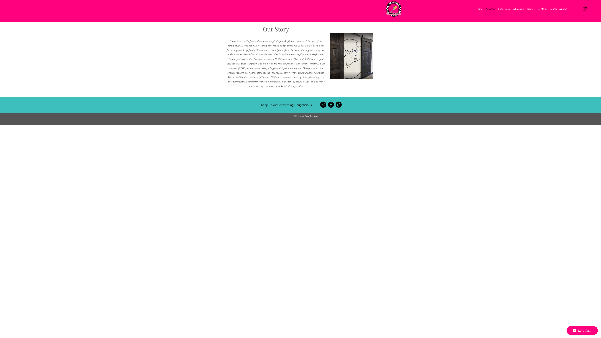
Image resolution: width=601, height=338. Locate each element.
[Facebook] (331, 105)
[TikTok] (339, 105)
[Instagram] (323, 105)
